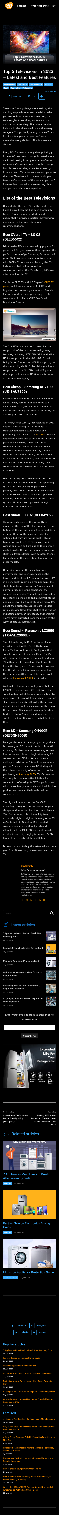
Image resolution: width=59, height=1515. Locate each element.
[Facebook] (22, 899)
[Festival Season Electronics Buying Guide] (51, 949)
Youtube (42, 1332)
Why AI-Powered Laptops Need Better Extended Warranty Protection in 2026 (28, 1401)
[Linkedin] (31, 899)
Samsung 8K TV (27, 774)
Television (27, 88)
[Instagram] (26, 899)
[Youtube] (44, 899)
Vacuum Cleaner (10, 1277)
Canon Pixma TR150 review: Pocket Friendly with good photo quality (15, 1118)
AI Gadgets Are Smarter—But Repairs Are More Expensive (23, 1000)
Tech (6, 88)
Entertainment (36, 84)
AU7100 (40, 434)
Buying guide (9, 84)
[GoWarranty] (10, 882)
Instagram (41, 1325)
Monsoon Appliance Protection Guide (21, 961)
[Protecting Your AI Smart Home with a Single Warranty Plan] (51, 988)
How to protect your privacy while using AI (22, 1468)
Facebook (22, 1325)
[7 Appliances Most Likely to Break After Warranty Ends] (51, 936)
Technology (16, 88)
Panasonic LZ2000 (23, 678)
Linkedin (24, 1332)
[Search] (52, 913)
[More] (41, 96)
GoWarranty (27, 866)
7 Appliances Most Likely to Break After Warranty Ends (22, 935)
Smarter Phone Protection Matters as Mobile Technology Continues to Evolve (28, 1449)
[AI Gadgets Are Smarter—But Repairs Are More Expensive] (51, 1001)
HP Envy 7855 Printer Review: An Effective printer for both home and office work (43, 1120)
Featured (7, 1183)
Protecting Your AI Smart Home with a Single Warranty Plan (21, 987)
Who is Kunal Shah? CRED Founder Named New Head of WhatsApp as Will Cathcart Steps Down (28, 1488)
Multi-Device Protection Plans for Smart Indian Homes (22, 974)
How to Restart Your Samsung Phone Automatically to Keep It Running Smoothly (27, 1478)
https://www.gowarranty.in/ (33, 870)
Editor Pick (22, 84)
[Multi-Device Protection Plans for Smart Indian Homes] (51, 975)
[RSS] (40, 899)
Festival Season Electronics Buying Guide (23, 948)
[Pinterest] (35, 899)
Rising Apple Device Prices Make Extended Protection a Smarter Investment (28, 1460)
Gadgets (48, 84)
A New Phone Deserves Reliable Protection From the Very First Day (29, 1438)
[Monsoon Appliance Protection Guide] (51, 962)
